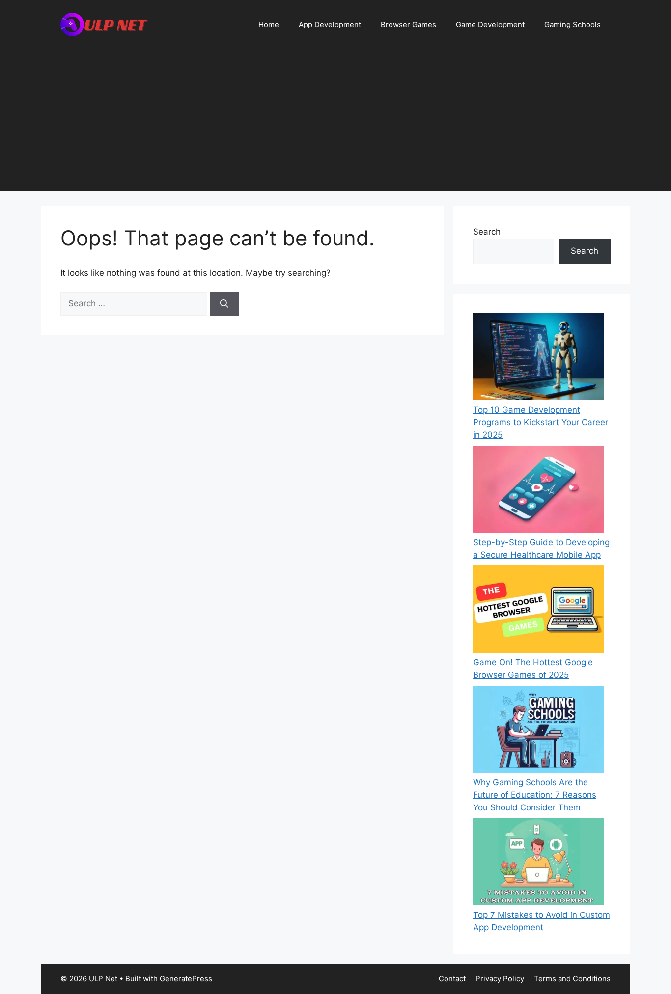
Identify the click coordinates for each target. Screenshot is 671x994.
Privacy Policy (499, 978)
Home (268, 24)
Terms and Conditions (572, 978)
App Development (330, 24)
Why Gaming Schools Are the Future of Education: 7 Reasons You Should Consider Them (534, 795)
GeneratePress (186, 978)
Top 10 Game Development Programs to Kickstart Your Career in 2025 (540, 422)
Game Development (490, 24)
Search (487, 232)
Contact (452, 978)
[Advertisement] (335, 122)
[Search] (224, 304)
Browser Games (408, 24)
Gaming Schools (572, 24)
